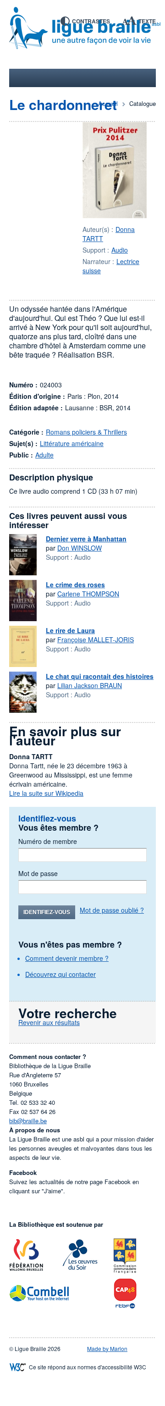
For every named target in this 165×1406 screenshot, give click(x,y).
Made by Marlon (107, 1348)
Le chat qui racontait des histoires (100, 676)
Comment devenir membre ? (67, 958)
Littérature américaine (72, 443)
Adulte (44, 454)
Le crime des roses (75, 584)
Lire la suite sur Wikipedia (46, 793)
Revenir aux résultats (49, 1022)
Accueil (108, 103)
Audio (119, 249)
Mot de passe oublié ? (112, 910)
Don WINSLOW (79, 547)
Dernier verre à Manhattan (86, 538)
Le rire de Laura (70, 630)
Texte (147, 21)
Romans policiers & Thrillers (86, 431)
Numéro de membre (47, 841)
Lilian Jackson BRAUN (89, 685)
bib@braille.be (28, 1120)
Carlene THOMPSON (88, 593)
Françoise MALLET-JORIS (95, 639)
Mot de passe (38, 873)
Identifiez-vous (46, 912)
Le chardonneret (63, 104)
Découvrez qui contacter (60, 974)
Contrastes (91, 21)
